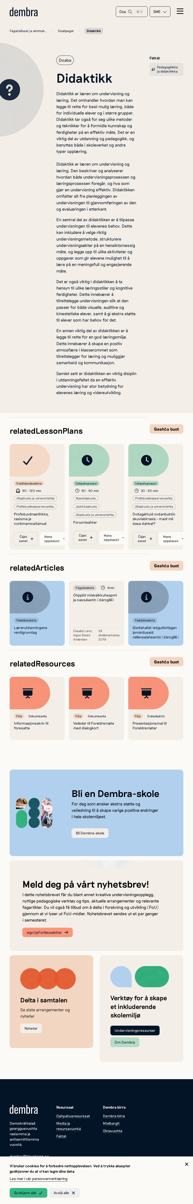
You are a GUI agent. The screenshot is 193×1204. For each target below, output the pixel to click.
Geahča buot (166, 429)
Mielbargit (111, 1123)
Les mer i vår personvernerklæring (39, 1178)
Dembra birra (114, 1116)
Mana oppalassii (52, 539)
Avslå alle (61, 1192)
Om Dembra (125, 1042)
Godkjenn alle (25, 1192)
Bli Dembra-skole (90, 833)
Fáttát (61, 1136)
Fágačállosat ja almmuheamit (28, 31)
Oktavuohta (112, 1130)
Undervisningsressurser (135, 1030)
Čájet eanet (23, 539)
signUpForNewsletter (44, 932)
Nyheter (31, 1028)
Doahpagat (66, 31)
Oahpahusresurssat (73, 1116)
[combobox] (160, 11)
